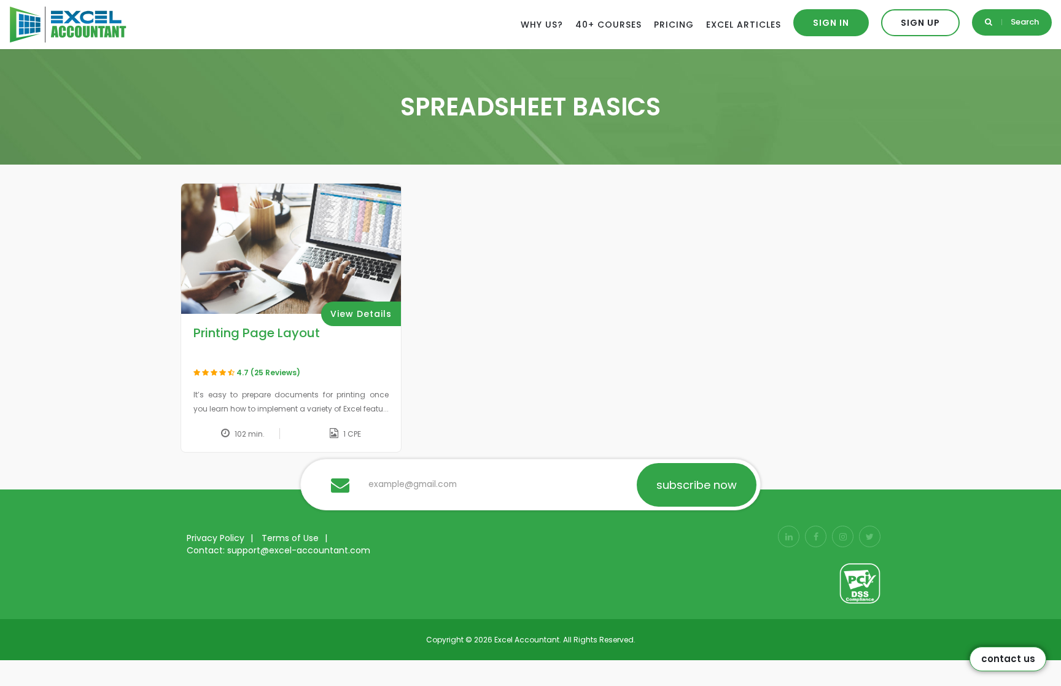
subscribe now (696, 485)
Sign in (831, 23)
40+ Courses (608, 24)
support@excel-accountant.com (298, 550)
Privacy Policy (215, 538)
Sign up (920, 23)
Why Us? (542, 24)
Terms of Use (290, 538)
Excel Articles (743, 24)
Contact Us (1008, 658)
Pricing (674, 24)
